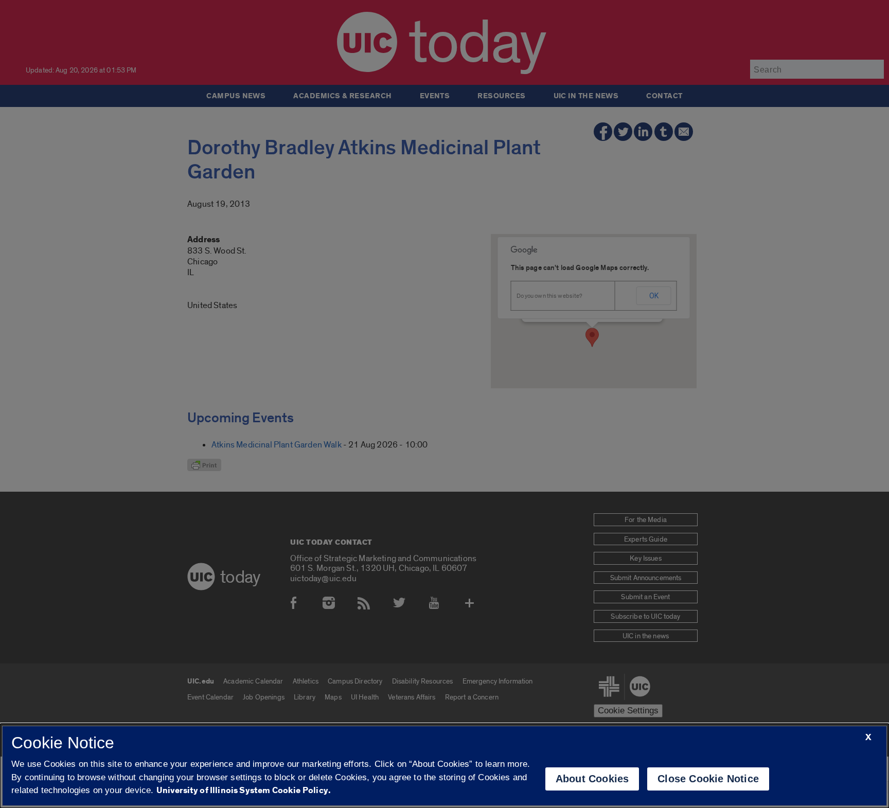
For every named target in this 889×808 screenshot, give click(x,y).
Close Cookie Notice (708, 778)
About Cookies (592, 778)
